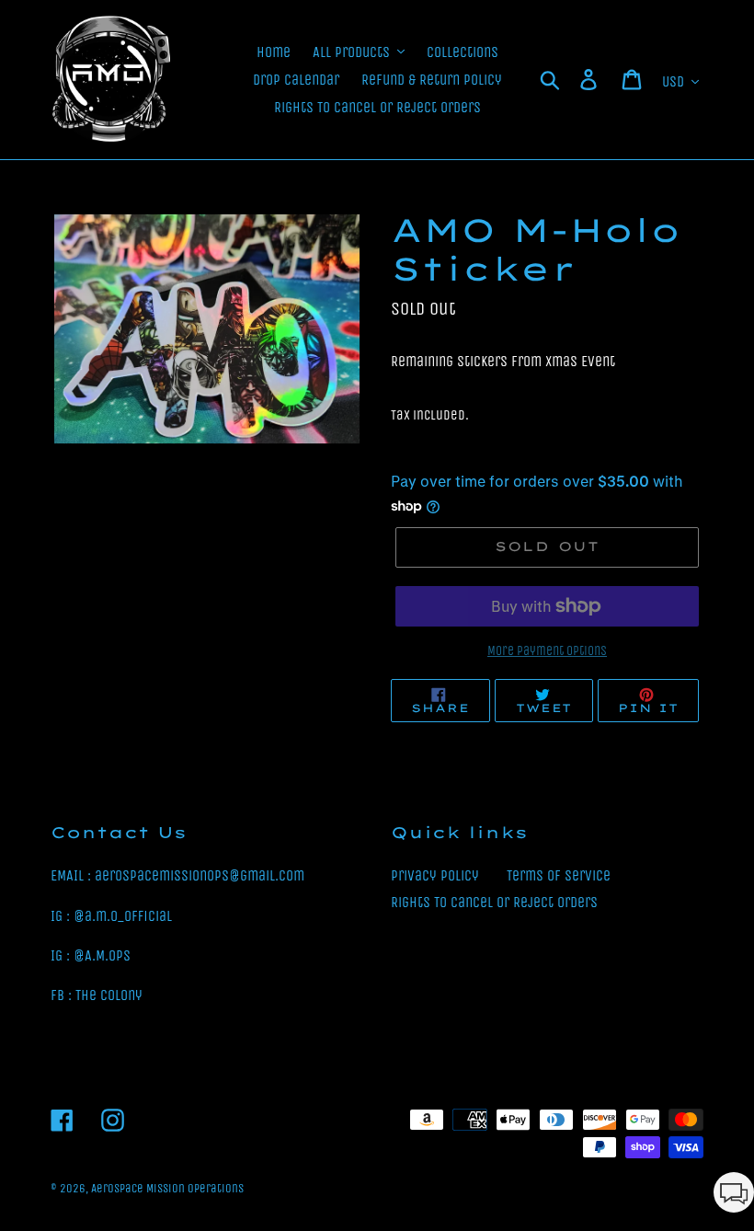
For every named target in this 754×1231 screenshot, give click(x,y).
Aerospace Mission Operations (167, 1188)
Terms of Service (559, 875)
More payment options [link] (547, 651)
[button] (734, 1195)
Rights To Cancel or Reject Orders (494, 902)
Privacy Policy (435, 875)
